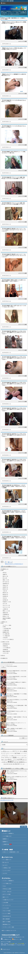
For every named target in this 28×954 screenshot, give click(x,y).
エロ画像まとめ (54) (5, 641)
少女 (17, 759)
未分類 (3, 762)
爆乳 (15, 762)
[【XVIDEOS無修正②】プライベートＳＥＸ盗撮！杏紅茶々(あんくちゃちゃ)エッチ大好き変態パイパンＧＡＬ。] (13, 194)
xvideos (8, 751)
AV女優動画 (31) (4, 658)
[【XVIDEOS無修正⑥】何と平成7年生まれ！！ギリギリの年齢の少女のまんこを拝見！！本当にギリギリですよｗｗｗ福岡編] (13, 502)
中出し (10, 760)
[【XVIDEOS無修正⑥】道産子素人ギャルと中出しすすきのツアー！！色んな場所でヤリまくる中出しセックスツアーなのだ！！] (13, 348)
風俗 (16, 764)
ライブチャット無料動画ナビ (8, 833)
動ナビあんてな (6, 862)
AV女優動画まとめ (4, 569)
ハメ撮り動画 (16, 753)
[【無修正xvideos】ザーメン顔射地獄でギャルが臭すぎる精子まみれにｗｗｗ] (14, 91)
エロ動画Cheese (6, 844)
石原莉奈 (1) (5, 596)
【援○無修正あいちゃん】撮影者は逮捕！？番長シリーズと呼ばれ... (17, 706)
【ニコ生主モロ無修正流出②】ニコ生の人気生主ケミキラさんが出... (16, 677)
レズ (20, 757)
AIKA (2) (4, 572)
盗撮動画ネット (6, 838)
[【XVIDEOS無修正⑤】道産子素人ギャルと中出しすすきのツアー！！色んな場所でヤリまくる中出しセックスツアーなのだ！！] (13, 373)
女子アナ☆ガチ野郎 (6, 894)
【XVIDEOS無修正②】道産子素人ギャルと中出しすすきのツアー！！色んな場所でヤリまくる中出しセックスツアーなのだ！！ (14, 435)
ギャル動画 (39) (6, 633)
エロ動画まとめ (4, 621)
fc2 (4, 751)
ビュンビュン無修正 (6, 913)
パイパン (5, 755)
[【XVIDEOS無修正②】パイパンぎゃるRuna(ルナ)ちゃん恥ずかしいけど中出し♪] (13, 117)
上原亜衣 (5, 759)
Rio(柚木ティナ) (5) (7, 601)
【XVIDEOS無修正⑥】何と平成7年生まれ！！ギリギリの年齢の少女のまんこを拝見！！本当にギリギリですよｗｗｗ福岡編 (14, 486)
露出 (11, 764)
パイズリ (25, 753)
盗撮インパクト (6, 897)
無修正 (11, 762)
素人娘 (5, 764)
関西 (9, 764)
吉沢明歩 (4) (5, 600)
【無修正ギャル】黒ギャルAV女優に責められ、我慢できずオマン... (17, 689)
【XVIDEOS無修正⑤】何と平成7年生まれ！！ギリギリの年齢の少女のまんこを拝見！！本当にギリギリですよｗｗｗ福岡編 (14, 512)
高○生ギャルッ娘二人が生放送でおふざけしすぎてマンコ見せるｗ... (16, 777)
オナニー (15, 751)
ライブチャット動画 (7, 625)
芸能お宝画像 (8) (6, 651)
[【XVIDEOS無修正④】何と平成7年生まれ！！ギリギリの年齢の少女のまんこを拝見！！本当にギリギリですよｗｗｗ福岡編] (13, 553)
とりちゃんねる (6, 908)
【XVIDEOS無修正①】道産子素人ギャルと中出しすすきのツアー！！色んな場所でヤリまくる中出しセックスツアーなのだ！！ (14, 461)
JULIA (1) (5, 598)
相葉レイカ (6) (6, 579)
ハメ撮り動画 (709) (7, 628)
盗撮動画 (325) (6, 632)
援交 (24, 759)
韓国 (14, 764)
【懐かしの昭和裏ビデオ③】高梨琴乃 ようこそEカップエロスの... (16, 729)
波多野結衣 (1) (6, 583)
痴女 (18, 762)
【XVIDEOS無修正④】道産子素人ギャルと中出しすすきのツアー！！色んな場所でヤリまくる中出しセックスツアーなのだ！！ (14, 384)
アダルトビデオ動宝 (6, 910)
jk (5, 751)
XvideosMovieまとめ (7, 916)
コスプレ (7, 753)
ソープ (10, 753)
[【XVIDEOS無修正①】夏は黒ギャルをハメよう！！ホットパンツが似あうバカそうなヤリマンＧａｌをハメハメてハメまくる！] (13, 245)
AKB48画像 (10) (6, 644)
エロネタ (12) (5, 653)
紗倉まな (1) (5, 589)
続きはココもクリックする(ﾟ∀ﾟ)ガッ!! (14, 563)
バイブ (21, 753)
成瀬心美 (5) (5, 612)
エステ (11, 751)
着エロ (25, 762)
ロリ (23, 757)
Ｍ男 (23, 764)
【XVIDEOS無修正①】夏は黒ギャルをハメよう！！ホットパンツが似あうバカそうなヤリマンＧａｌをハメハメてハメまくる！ (14, 230)
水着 (6, 762)
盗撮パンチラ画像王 (6, 921)
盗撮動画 (21, 762)
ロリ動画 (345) (6, 630)
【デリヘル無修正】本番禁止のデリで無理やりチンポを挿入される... (16, 683)
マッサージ (19, 755)
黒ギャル (20, 764)
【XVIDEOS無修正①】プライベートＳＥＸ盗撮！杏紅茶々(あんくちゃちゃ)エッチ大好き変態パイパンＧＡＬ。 (14, 203)
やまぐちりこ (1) (6, 607)
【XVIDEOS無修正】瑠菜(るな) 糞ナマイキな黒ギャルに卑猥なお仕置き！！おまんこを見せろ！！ (14, 280)
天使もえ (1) (5, 585)
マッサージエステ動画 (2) (8, 639)
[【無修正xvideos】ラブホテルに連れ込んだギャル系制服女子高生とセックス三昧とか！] (14, 39)
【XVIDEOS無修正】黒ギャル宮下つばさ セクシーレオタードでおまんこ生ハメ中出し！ (14, 306)
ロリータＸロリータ (6, 905)
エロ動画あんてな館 (6, 867)
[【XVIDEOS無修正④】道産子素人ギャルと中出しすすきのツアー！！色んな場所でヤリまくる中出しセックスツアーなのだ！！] (13, 399)
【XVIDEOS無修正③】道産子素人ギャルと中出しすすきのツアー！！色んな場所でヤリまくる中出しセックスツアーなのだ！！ (14, 409)
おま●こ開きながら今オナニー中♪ (6, 800)
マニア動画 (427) (6, 635)
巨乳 (21, 760)
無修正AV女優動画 (6, 618)
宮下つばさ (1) (6, 581)
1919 (2, 751)
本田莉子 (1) (5, 587)
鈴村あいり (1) (6, 616)
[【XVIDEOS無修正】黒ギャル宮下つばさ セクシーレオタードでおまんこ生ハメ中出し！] (13, 322)
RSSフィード (16, 939)
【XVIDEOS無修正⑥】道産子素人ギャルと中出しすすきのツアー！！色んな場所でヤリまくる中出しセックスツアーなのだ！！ (14, 332)
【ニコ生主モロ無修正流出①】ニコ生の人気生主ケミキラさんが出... (16, 671)
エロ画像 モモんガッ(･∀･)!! (8, 899)
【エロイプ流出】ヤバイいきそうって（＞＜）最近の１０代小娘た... (16, 723)
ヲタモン (4, 886)
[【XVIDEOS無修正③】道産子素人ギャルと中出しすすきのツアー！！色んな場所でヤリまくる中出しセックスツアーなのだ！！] (13, 425)
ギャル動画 (5, 19)
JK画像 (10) (5, 645)
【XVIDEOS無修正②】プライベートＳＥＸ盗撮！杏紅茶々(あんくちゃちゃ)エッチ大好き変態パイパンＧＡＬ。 (14, 178)
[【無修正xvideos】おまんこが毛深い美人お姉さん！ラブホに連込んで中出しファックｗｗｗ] (14, 65)
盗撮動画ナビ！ (6, 841)
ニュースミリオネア (6, 870)
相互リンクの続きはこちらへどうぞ (9, 930)
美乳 (8, 764)
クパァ (3, 753)
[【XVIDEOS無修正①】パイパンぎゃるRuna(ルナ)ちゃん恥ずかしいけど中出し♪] (13, 142)
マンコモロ (24, 755)
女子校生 (14, 759)
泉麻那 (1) (5, 574)
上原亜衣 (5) (5, 609)
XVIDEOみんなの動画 (7, 888)
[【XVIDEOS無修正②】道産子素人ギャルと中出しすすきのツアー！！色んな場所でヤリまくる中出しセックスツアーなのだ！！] (13, 450)
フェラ (15, 755)
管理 (20, 939)
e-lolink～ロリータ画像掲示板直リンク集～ (11, 852)
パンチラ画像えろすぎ (7, 836)
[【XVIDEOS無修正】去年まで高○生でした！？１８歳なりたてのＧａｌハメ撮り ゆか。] (13, 168)
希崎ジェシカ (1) (6, 610)
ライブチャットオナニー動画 (8, 927)
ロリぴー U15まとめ (7, 891)
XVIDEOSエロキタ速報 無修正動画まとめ (10, 18)
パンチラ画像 (11, 755)
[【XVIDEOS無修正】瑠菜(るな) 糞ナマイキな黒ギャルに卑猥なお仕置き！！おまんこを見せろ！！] (13, 296)
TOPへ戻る (23, 826)
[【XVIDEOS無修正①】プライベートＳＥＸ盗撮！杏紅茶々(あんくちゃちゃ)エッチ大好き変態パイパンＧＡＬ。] (13, 219)
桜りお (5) (5, 578)
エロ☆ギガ (5, 873)
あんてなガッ (5, 865)
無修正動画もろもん (6, 924)
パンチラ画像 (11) (6, 647)
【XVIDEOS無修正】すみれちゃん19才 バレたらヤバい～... (16, 712)
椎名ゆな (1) (5, 592)
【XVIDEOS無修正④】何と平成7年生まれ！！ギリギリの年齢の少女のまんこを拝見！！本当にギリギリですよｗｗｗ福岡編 (14, 538)
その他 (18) (5, 637)
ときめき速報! (5, 902)
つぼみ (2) (5, 590)
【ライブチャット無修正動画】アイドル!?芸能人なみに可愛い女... (17, 694)
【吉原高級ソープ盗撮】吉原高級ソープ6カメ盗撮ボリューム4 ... (17, 717)
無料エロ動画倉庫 (6, 918)
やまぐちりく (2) (6, 605)
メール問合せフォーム (7, 939)
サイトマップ (9, 664)
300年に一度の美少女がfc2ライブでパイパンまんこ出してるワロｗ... (16, 771)
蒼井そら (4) (5, 576)
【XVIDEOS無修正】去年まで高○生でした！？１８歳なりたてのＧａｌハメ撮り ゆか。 (13, 152)
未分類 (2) (3, 655)
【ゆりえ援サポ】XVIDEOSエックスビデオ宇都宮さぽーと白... (17, 700)
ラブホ (18, 757)
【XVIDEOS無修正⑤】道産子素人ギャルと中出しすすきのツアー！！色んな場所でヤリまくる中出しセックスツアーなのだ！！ (14, 358)
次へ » (10, 562)
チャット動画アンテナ (7, 859)
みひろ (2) (5, 603)
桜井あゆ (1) (5, 594)
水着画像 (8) (5, 649)
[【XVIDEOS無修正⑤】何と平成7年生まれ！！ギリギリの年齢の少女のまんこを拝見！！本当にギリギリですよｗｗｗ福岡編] (13, 527)
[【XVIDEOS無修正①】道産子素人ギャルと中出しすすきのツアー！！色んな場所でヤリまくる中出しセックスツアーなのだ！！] (13, 476)
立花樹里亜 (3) (6, 614)
